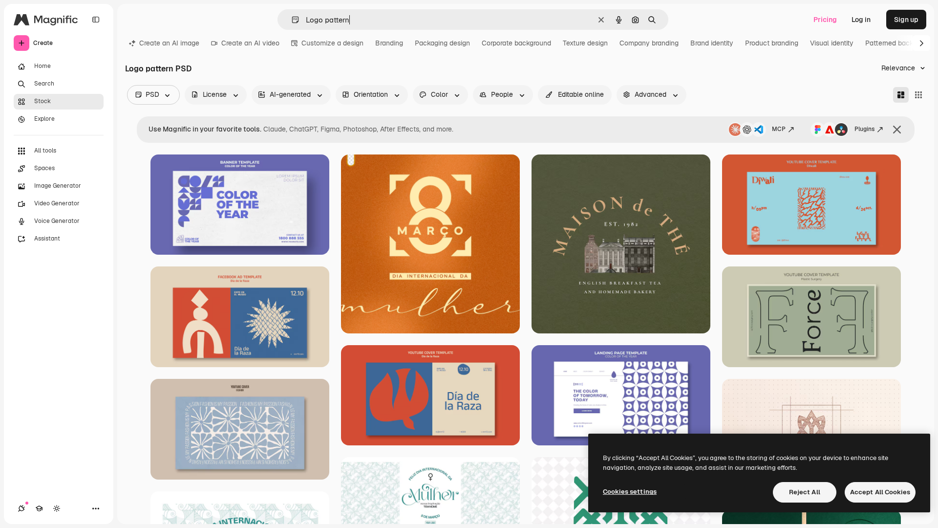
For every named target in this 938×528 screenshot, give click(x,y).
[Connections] (21, 508)
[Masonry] (901, 95)
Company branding (649, 43)
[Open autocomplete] (291, 19)
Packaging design (442, 43)
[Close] (897, 129)
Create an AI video (250, 43)
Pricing (825, 19)
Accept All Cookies (880, 492)
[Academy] (39, 508)
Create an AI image (169, 43)
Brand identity (711, 43)
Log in (861, 19)
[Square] (918, 95)
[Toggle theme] (56, 508)
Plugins (864, 129)
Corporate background (516, 43)
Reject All (804, 492)
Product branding (771, 43)
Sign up (906, 19)
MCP (779, 129)
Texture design (585, 43)
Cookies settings (630, 491)
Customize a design (332, 43)
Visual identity (831, 43)
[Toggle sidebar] (96, 19)
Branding (389, 43)
